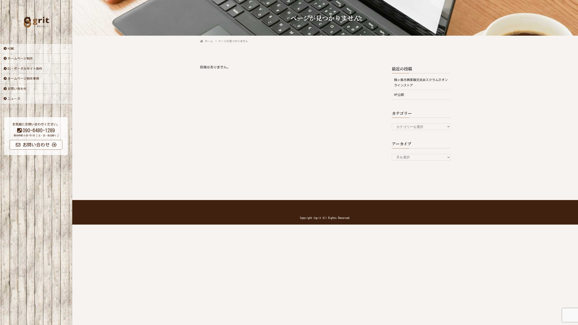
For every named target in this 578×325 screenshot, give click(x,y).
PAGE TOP (561, 311)
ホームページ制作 (20, 58)
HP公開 (399, 94)
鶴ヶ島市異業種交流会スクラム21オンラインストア (421, 82)
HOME (11, 48)
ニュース (14, 98)
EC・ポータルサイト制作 (25, 68)
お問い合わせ (17, 88)
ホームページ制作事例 (23, 78)
